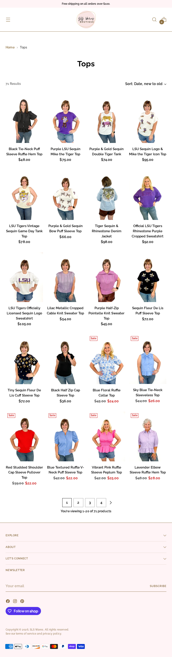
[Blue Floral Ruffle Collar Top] (106, 359)
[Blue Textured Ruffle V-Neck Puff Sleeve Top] (65, 436)
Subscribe (158, 586)
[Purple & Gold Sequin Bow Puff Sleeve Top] (65, 195)
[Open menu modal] (8, 19)
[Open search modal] (154, 19)
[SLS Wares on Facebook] (8, 602)
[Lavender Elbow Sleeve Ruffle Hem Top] (147, 436)
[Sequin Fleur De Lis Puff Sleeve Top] (147, 277)
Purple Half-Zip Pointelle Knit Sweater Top (106, 313)
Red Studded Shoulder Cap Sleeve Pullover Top (24, 472)
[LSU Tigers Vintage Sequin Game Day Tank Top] (24, 195)
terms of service (26, 633)
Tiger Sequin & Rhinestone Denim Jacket (106, 231)
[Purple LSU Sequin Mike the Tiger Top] (65, 118)
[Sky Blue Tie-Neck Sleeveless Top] (147, 359)
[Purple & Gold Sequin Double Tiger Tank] (106, 118)
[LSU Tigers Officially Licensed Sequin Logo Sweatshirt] (24, 277)
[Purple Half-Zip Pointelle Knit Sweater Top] (106, 277)
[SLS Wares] (86, 19)
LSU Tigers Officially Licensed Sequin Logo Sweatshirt (24, 313)
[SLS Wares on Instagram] (15, 602)
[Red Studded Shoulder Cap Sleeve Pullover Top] (24, 436)
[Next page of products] (110, 502)
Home (10, 47)
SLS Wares (36, 629)
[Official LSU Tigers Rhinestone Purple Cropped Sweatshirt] (147, 195)
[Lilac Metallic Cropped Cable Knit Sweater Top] (65, 277)
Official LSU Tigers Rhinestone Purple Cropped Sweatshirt (147, 231)
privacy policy (52, 633)
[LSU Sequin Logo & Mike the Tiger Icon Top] (147, 118)
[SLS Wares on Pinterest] (22, 602)
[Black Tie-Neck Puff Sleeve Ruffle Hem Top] (24, 118)
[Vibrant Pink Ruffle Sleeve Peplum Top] (106, 436)
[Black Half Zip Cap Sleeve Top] (65, 359)
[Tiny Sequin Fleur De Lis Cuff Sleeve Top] (24, 359)
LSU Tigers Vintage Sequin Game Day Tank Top (24, 231)
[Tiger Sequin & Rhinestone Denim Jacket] (106, 195)
